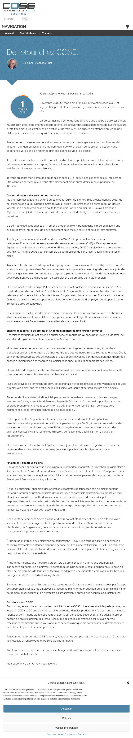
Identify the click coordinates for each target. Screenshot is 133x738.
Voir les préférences (66, 727)
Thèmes (46, 33)
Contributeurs (28, 33)
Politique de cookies (55, 734)
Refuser (66, 718)
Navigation (14, 26)
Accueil (9, 33)
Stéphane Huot (43, 62)
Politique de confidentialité (75, 734)
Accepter (66, 708)
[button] (128, 682)
